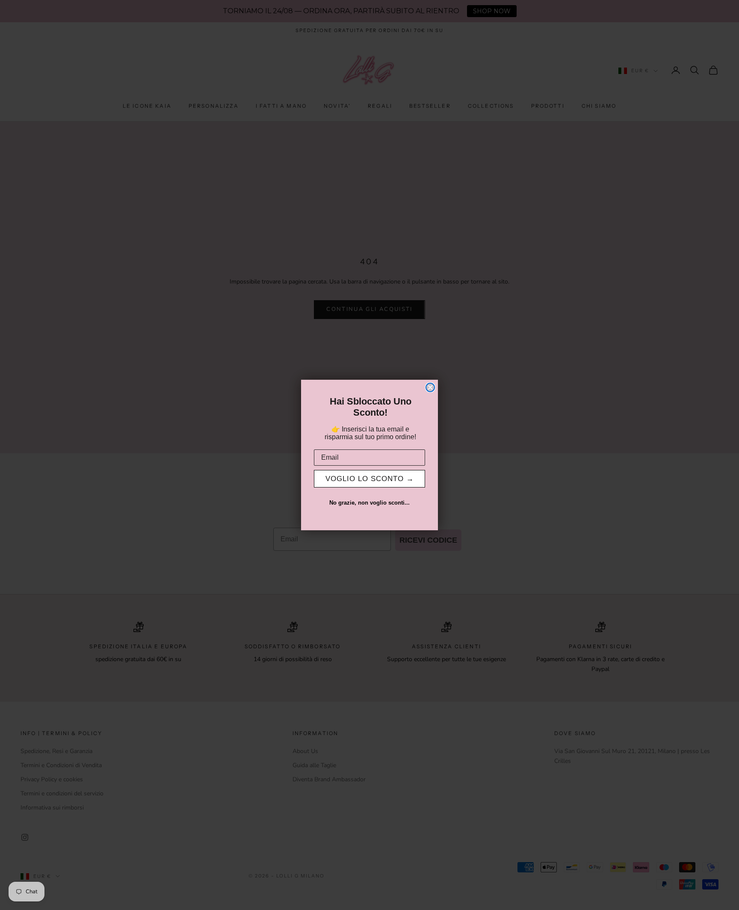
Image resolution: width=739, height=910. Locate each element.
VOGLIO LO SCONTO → (369, 479)
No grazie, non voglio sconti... (369, 502)
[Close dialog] (430, 387)
